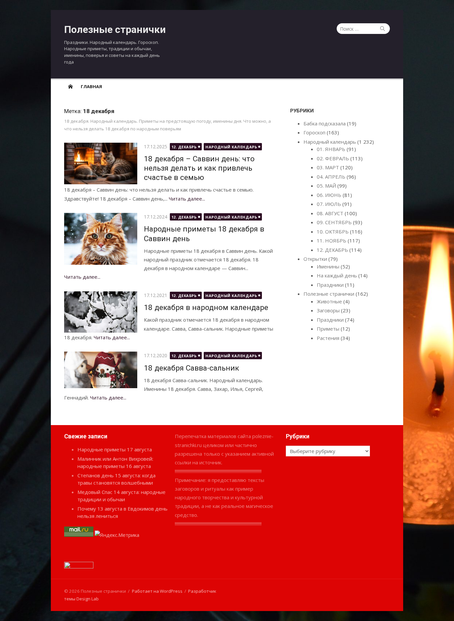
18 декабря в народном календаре (206, 307)
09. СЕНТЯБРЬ (334, 222)
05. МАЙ (326, 185)
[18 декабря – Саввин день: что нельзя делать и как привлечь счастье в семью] (100, 163)
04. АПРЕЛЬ (331, 176)
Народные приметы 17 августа (114, 449)
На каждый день (337, 275)
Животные (329, 301)
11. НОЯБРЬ (331, 240)
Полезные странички (115, 29)
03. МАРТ (328, 167)
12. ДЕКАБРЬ (184, 146)
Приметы (328, 328)
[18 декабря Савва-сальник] (100, 370)
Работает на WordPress (157, 591)
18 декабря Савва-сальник (191, 368)
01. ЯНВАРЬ (331, 149)
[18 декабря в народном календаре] (100, 312)
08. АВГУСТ (330, 213)
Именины (328, 266)
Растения (328, 338)
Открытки (315, 258)
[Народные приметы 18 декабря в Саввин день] (100, 239)
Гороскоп (314, 132)
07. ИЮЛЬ (329, 204)
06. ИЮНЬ (329, 195)
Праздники (330, 284)
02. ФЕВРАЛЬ (333, 158)
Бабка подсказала (324, 123)
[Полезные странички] (70, 86)
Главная (91, 86)
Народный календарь (231, 146)
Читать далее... (187, 198)
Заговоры (328, 310)
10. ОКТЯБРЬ (333, 231)
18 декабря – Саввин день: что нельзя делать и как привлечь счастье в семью (199, 168)
